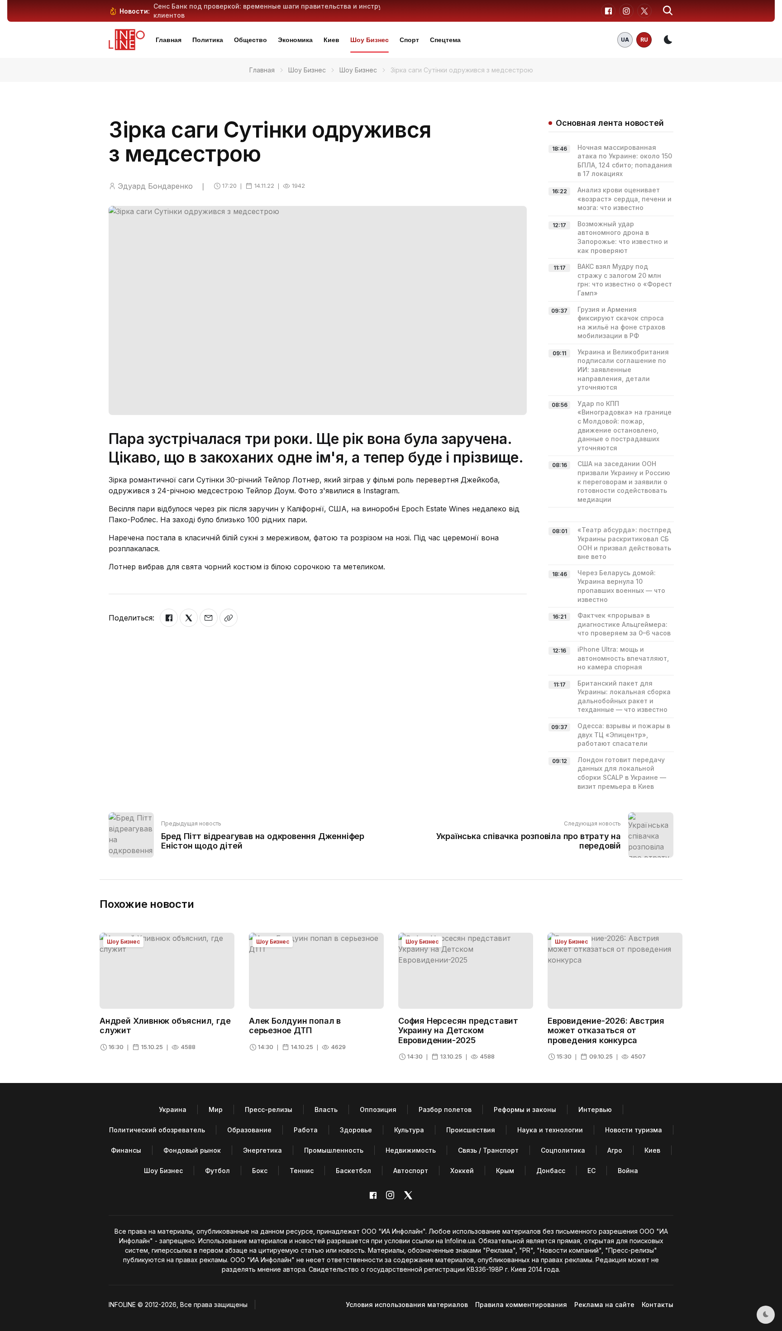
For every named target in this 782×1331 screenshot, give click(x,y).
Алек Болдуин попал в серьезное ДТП (295, 1025)
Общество (250, 39)
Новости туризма (633, 1130)
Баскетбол (353, 1170)
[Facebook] (169, 618)
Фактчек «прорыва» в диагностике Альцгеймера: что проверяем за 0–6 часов (624, 624)
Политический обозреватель (157, 1130)
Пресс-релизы (268, 1109)
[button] (668, 10)
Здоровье (356, 1130)
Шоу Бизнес (369, 39)
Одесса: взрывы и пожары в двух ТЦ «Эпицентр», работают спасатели (623, 734)
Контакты (657, 1304)
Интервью (595, 1109)
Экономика (295, 39)
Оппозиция (378, 1109)
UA (625, 39)
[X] (189, 618)
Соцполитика (563, 1150)
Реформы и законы (525, 1109)
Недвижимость (411, 1150)
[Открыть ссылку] (228, 618)
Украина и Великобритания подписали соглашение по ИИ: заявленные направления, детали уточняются (623, 369)
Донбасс (550, 1170)
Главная (168, 39)
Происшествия (470, 1130)
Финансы (126, 1150)
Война (628, 1170)
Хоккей (462, 1170)
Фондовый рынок (192, 1150)
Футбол (217, 1170)
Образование (249, 1130)
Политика (207, 39)
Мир (216, 1109)
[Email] (209, 618)
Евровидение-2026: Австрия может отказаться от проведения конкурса (606, 1030)
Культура (409, 1130)
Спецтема (445, 39)
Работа (306, 1130)
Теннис (302, 1170)
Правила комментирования (521, 1304)
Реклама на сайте (604, 1304)
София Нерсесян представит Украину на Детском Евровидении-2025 (458, 1030)
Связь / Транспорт (488, 1150)
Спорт (409, 39)
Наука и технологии (550, 1130)
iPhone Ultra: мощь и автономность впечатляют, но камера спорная (623, 658)
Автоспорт (410, 1170)
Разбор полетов (445, 1109)
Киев (331, 39)
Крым (505, 1170)
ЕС (591, 1170)
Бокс (259, 1170)
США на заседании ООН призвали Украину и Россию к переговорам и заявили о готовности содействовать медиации (623, 481)
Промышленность (333, 1150)
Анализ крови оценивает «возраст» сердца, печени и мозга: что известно (624, 198)
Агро (614, 1150)
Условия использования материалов (407, 1304)
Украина (172, 1109)
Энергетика (262, 1150)
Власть (326, 1109)
